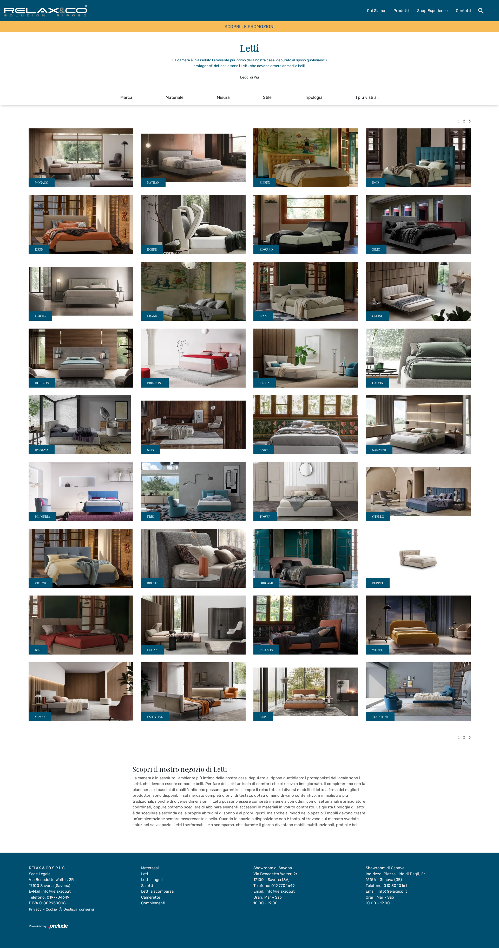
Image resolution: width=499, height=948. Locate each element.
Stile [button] (267, 97)
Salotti (147, 885)
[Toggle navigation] (481, 10)
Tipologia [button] (314, 97)
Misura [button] (223, 97)
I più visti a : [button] (367, 97)
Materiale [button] (174, 97)
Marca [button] (126, 97)
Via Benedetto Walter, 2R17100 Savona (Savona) (51, 882)
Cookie (51, 909)
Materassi (150, 868)
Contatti (463, 10)
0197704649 (58, 897)
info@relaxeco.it (56, 891)
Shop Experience (432, 10)
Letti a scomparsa (157, 891)
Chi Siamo (376, 10)
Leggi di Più (249, 77)
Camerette (150, 897)
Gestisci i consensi (78, 909)
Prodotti (401, 10)
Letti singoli (152, 879)
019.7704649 (283, 885)
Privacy (35, 909)
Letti (145, 874)
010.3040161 (395, 885)
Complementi (153, 903)
